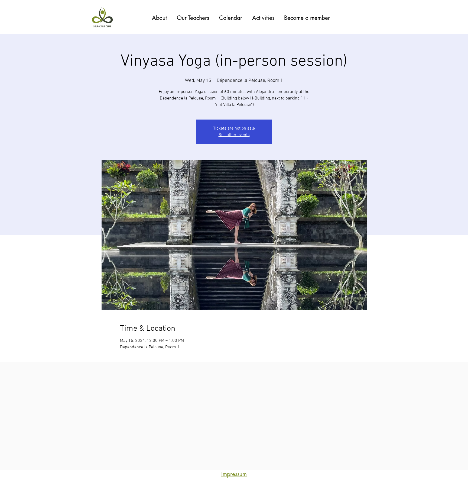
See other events (234, 135)
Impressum (234, 474)
